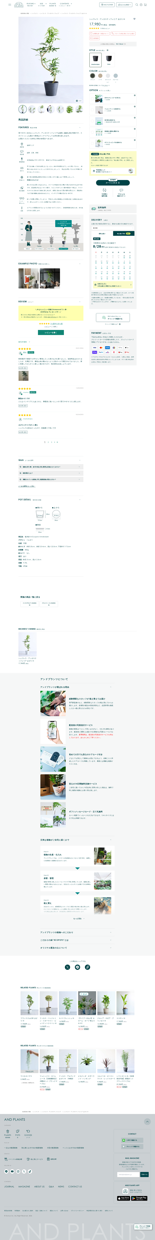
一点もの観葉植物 (10, 1148)
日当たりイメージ (32, 180)
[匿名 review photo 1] (23, 376)
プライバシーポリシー (77, 1210)
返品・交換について (41, 1210)
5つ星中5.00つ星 (57, 324)
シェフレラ (35, 13)
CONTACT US (75, 1186)
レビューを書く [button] (51, 332)
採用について (109, 1210)
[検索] (137, 4)
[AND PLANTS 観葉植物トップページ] (18, 4)
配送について (54, 1210)
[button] (54, 442)
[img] (24, 349)
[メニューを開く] (9, 4)
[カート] (145, 4)
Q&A (51, 1186)
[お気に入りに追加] (134, 19)
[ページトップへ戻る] (132, 1121)
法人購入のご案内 (27, 1210)
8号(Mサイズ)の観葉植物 (49, 604)
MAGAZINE (24, 1186)
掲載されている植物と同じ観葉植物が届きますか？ (39, 479)
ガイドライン (52, 317)
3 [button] (51, 442)
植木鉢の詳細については (98, 85)
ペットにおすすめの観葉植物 (73, 1148)
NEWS (61, 1186)
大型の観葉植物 (53, 1148)
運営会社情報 (8, 1210)
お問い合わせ (64, 1210)
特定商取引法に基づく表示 (94, 1210)
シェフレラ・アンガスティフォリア (49, 13)
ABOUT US (39, 1186)
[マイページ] (141, 4)
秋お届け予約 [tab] (123, 233)
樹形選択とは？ (28, 473)
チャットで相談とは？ (111, 324)
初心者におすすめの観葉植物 (32, 1148)
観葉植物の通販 (25, 13)
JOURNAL (9, 1186)
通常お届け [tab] (102, 233)
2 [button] (48, 442)
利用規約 (17, 1210)
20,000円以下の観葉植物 (29, 604)
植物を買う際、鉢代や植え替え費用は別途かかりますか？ (42, 467)
